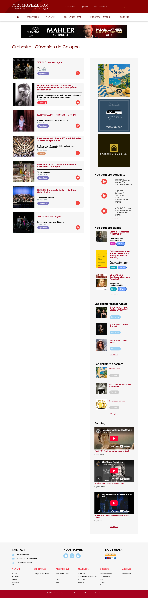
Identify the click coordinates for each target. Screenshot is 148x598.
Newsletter (70, 6)
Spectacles (33, 17)
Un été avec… (115, 369)
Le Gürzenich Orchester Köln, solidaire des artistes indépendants (59, 139)
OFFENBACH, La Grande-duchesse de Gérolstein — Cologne (56, 165)
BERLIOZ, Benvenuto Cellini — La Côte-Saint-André (57, 191)
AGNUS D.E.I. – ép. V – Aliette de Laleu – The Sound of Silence (123, 211)
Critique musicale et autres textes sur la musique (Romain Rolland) (120, 254)
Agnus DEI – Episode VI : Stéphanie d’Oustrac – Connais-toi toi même (121, 196)
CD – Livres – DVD (72, 17)
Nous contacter (100, 6)
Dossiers (124, 17)
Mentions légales (60, 593)
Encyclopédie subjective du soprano (120, 385)
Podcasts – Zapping (100, 17)
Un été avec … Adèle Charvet (119, 325)
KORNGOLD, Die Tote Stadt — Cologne (56, 115)
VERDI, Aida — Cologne (49, 216)
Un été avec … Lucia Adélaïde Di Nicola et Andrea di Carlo (119, 309)
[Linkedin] (78, 555)
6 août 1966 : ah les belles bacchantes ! (111, 451)
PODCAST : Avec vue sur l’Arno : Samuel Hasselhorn (123, 182)
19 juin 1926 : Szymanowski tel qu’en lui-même (111, 516)
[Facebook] (65, 555)
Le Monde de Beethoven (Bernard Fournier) (120, 277)
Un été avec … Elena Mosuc (118, 341)
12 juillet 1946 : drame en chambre (109, 483)
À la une (50, 17)
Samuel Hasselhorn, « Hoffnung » (120, 233)
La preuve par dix (117, 401)
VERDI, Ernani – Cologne (49, 62)
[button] (51, 17)
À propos (84, 6)
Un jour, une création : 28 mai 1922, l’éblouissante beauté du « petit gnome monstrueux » (57, 87)
